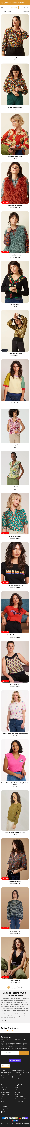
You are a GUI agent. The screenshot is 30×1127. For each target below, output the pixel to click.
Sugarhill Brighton (6, 1092)
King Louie (4, 1087)
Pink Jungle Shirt (15, 445)
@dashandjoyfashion (7, 1031)
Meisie (3, 1101)
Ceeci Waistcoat (15, 980)
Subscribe (24, 1053)
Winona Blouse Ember (15, 156)
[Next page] (21, 987)
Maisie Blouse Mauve (15, 107)
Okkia (2, 1096)
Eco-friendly (18, 1092)
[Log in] (25, 7)
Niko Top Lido (15, 403)
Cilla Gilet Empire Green (15, 255)
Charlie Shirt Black (15, 881)
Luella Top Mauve (15, 58)
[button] (2, 7)
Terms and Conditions (21, 1099)
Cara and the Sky (6, 1094)
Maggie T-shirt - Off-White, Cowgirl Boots (15, 733)
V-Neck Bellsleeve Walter (15, 353)
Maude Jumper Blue (15, 931)
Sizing (16, 1094)
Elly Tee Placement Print (15, 635)
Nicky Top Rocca (15, 684)
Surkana (3, 1099)
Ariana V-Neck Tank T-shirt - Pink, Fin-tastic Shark (15, 783)
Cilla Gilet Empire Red (15, 205)
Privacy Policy (19, 1096)
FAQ (16, 1090)
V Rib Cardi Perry (15, 304)
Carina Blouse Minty (15, 536)
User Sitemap (19, 1101)
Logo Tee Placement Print (15, 585)
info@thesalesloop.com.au (8, 1109)
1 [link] (8, 987)
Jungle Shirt (15, 487)
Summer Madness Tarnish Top (15, 832)
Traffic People (5, 1090)
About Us (17, 1087)
